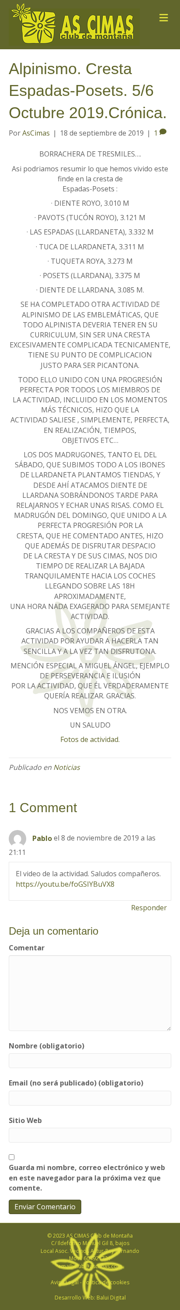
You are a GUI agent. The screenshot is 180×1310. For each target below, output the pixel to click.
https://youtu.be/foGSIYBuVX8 (65, 884)
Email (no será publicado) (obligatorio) (76, 1083)
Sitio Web (25, 1120)
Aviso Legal (65, 1282)
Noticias (66, 767)
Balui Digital (111, 1297)
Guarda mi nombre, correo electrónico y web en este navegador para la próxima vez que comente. (87, 1177)
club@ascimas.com (98, 1266)
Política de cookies (106, 1282)
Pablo (42, 838)
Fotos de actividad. (90, 739)
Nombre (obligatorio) (46, 1046)
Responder (149, 907)
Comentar (27, 948)
